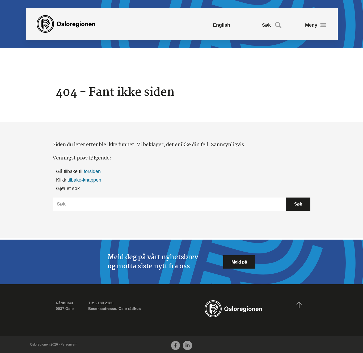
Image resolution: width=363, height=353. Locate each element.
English (221, 25)
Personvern (69, 344)
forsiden (92, 171)
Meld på (239, 262)
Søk (266, 25)
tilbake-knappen (84, 180)
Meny (311, 25)
